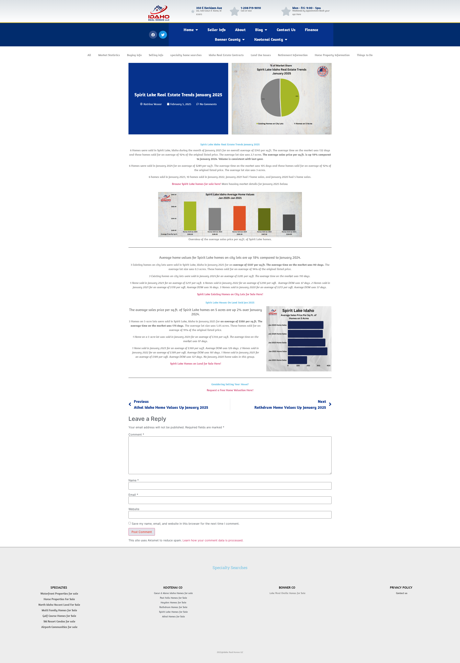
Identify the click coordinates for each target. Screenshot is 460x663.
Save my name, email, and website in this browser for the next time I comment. (185, 523)
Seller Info (217, 29)
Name (133, 480)
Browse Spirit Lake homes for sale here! (196, 184)
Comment (136, 434)
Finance (311, 29)
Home (189, 29)
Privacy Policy (401, 587)
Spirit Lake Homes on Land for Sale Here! (195, 363)
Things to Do (364, 55)
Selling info (156, 55)
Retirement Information (293, 55)
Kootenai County (268, 39)
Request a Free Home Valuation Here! (230, 390)
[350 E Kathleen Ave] (192, 11)
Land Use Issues (261, 55)
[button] (153, 35)
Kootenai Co (172, 587)
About (240, 29)
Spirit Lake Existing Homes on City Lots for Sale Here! (230, 294)
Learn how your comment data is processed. (213, 540)
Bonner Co (287, 587)
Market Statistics (109, 55)
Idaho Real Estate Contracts (226, 55)
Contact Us (286, 29)
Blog (259, 29)
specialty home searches (186, 55)
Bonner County (227, 39)
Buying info (134, 55)
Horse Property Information (332, 55)
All (89, 55)
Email (133, 494)
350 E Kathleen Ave (209, 8)
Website (133, 509)
